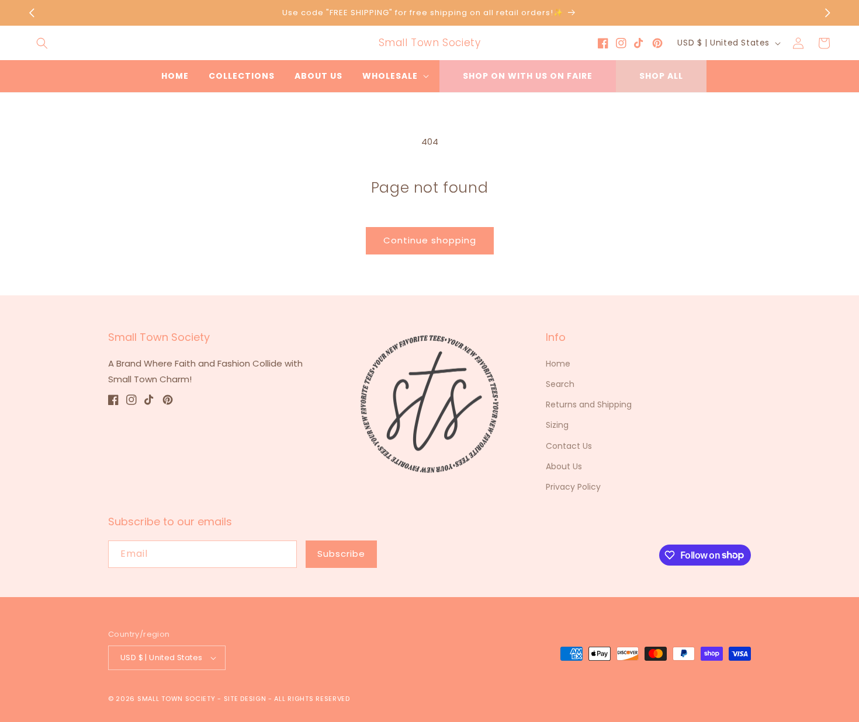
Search (560, 384)
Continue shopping (429, 240)
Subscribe (341, 553)
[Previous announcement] (31, 13)
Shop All (661, 76)
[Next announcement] (827, 13)
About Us (564, 466)
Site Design (245, 698)
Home (558, 363)
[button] (42, 43)
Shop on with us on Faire (528, 76)
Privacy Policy (573, 487)
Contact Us (569, 446)
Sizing (557, 425)
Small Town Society (176, 698)
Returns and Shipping (589, 404)
